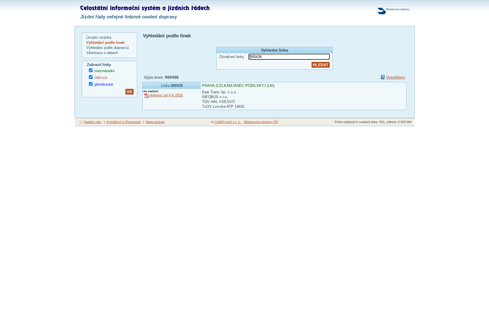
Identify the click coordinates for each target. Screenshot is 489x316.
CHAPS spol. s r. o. (227, 122)
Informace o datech (102, 53)
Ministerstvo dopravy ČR (261, 122)
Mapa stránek (155, 122)
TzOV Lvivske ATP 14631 (223, 106)
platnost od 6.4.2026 (165, 95)
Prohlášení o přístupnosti (123, 122)
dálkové (101, 78)
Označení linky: (232, 57)
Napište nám (92, 122)
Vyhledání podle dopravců (107, 48)
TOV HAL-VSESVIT (218, 102)
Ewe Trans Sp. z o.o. (219, 92)
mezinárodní (105, 71)
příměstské (104, 84)
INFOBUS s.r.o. (215, 97)
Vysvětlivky (395, 77)
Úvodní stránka (98, 37)
